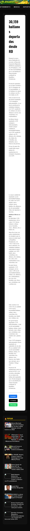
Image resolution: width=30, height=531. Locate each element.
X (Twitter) (13, 400)
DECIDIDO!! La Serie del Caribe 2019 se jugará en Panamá (17, 496)
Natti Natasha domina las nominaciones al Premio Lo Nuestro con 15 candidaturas (13, 478)
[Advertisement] (15, 176)
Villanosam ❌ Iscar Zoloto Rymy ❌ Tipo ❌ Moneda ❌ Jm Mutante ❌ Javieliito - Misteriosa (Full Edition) (14, 438)
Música (17, 7)
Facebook (13, 396)
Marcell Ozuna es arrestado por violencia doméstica (17, 448)
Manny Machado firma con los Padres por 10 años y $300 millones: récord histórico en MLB (14, 426)
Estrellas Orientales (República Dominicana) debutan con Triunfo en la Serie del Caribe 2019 (14, 516)
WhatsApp (13, 404)
